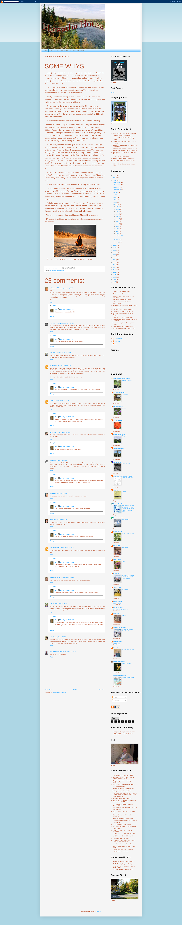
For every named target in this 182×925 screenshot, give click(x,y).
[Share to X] (70, 268)
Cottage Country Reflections (121, 378)
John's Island (54, 288)
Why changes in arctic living (57, 270)
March (116, 204)
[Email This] (66, 268)
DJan (51, 519)
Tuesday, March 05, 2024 (60, 637)
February (117, 239)
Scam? (124, 491)
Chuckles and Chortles (128, 677)
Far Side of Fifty (54, 547)
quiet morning (125, 519)
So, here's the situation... (128, 533)
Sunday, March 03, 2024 (68, 323)
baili (51, 637)
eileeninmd (53, 353)
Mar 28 (118, 206)
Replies (54, 306)
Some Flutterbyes (126, 663)
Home (45, 50)
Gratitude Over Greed (127, 477)
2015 (114, 265)
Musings (115, 490)
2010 (114, 277)
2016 (114, 262)
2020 (114, 252)
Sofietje (124, 615)
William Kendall (54, 651)
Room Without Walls (119, 661)
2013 (114, 269)
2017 (114, 260)
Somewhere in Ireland (119, 518)
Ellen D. (52, 400)
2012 (114, 272)
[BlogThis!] (68, 268)
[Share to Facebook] (72, 268)
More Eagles (125, 589)
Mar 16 (118, 219)
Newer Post (48, 689)
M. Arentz (117, 341)
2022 (114, 247)
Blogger (98, 911)
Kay (51, 603)
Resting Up (125, 394)
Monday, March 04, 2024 (67, 309)
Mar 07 (118, 228)
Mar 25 (118, 209)
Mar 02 (118, 233)
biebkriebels (117, 614)
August (116, 192)
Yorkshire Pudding (55, 323)
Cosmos (124, 408)
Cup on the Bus (117, 532)
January (116, 242)
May (115, 199)
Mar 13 (118, 221)
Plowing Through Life (119, 675)
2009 (114, 279)
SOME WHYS (119, 236)
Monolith (124, 449)
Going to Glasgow (117, 603)
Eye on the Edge (118, 607)
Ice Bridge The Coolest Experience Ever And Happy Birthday (128, 577)
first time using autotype (128, 649)
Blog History (54, 50)
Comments (116, 700)
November (117, 185)
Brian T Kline (118, 338)
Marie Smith (53, 365)
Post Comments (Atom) (59, 692)
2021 (114, 250)
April (115, 202)
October (116, 187)
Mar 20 (118, 214)
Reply (51, 302)
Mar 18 (118, 216)
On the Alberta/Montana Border (122, 476)
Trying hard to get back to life (120, 609)
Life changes (116, 643)
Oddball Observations (119, 627)
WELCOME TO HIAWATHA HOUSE (73, 50)
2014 (114, 267)
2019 (114, 255)
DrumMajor (53, 460)
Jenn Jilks (53, 493)
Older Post (101, 689)
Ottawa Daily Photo (119, 434)
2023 (114, 245)
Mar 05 (118, 231)
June (116, 197)
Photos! (124, 561)
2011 (114, 274)
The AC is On (117, 462)
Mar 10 (118, 224)
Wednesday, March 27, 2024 (68, 651)
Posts (115, 697)
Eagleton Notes (117, 601)
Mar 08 (118, 226)
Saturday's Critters (127, 380)
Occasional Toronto (119, 392)
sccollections (117, 545)
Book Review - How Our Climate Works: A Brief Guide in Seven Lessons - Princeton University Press (128, 508)
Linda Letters (117, 559)
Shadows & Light (118, 420)
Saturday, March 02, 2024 (65, 288)
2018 (114, 257)
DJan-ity (115, 648)
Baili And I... (116, 573)
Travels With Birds (118, 504)
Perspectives (125, 436)
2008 (114, 282)
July (115, 194)
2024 (114, 180)
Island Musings (117, 641)
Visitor (113, 92)
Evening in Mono (126, 463)
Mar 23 (118, 211)
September (117, 190)
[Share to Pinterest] (74, 268)
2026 (114, 175)
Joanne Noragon (55, 577)
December (117, 182)
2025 (114, 178)
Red (56, 309)
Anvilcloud (53, 432)
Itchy (123, 422)
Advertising (125, 547)
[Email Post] (62, 268)
